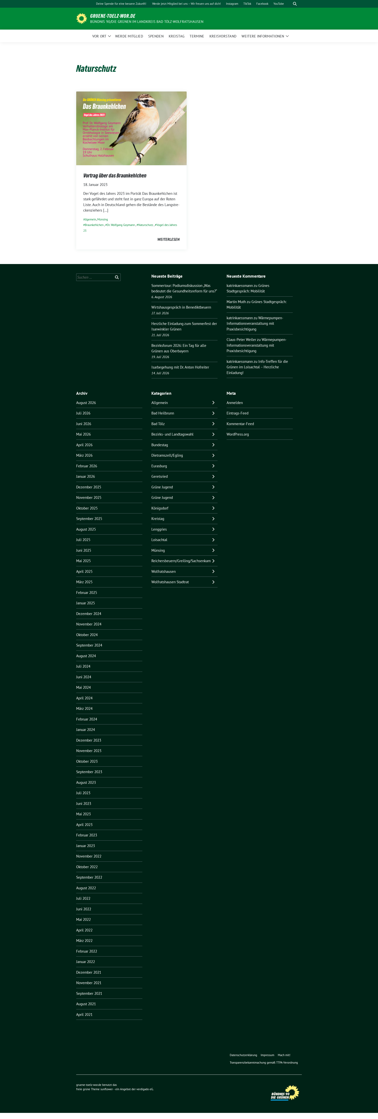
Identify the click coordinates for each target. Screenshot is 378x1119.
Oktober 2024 (87, 634)
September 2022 (89, 877)
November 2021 (88, 982)
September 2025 (89, 518)
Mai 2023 (83, 814)
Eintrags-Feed (237, 413)
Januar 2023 (85, 845)
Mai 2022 (83, 919)
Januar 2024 (85, 729)
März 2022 (84, 940)
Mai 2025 (83, 560)
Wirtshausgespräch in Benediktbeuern (181, 307)
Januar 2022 (85, 961)
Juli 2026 (83, 413)
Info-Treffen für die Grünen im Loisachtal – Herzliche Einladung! (257, 367)
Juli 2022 (83, 898)
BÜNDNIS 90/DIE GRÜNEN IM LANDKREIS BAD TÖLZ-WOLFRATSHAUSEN (147, 21)
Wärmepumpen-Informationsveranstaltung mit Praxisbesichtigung (255, 323)
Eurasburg (159, 466)
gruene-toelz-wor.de (112, 16)
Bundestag (159, 444)
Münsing (102, 219)
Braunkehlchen (94, 225)
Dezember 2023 (88, 740)
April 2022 (84, 930)
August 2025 (86, 529)
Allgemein (89, 219)
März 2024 (84, 708)
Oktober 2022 (87, 866)
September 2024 (89, 645)
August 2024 (86, 655)
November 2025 (88, 497)
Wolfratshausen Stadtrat (170, 582)
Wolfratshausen (163, 571)
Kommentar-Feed (240, 423)
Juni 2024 (83, 677)
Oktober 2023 (87, 761)
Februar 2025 (86, 592)
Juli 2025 (83, 539)
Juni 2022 (83, 909)
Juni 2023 (83, 803)
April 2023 (84, 824)
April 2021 (84, 1014)
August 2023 (86, 782)
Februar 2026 (86, 466)
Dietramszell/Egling (167, 455)
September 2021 (89, 993)
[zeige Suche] (295, 4)
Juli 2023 (83, 792)
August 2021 (86, 1003)
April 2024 (84, 698)
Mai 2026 (83, 434)
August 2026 (86, 402)
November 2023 (88, 750)
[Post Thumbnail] (131, 128)
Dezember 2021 (88, 972)
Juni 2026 (83, 423)
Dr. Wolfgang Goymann (121, 225)
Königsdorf (159, 508)
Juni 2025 (83, 550)
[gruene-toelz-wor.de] (81, 18)
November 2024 (88, 624)
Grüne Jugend (162, 487)
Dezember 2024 (88, 613)
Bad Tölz (158, 423)
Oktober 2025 (87, 508)
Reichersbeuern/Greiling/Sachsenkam (181, 560)
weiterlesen (168, 239)
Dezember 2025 (88, 487)
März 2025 (84, 582)
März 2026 (84, 455)
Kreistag (157, 518)
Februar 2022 (86, 951)
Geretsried (159, 476)
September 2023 (89, 771)
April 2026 (84, 444)
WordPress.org (238, 434)
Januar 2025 (85, 603)
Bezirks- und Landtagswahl (172, 434)
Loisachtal (159, 539)
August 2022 (86, 888)
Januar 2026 (85, 476)
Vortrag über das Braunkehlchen (114, 175)
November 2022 (88, 856)
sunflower (106, 1089)
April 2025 (84, 571)
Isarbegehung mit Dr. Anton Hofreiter (180, 367)
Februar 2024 (86, 719)
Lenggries (159, 529)
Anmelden (235, 402)
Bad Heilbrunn (162, 413)
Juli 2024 (83, 666)
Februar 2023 (86, 835)
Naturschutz (145, 225)
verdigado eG (144, 1089)
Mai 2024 (83, 687)
